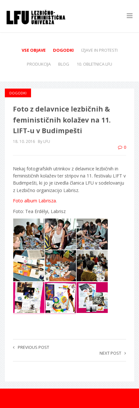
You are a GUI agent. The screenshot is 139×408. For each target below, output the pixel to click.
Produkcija (39, 64)
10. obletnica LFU (94, 64)
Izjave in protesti (99, 50)
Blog (63, 64)
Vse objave (34, 50)
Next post (110, 353)
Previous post (33, 347)
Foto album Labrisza (34, 201)
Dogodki (63, 50)
